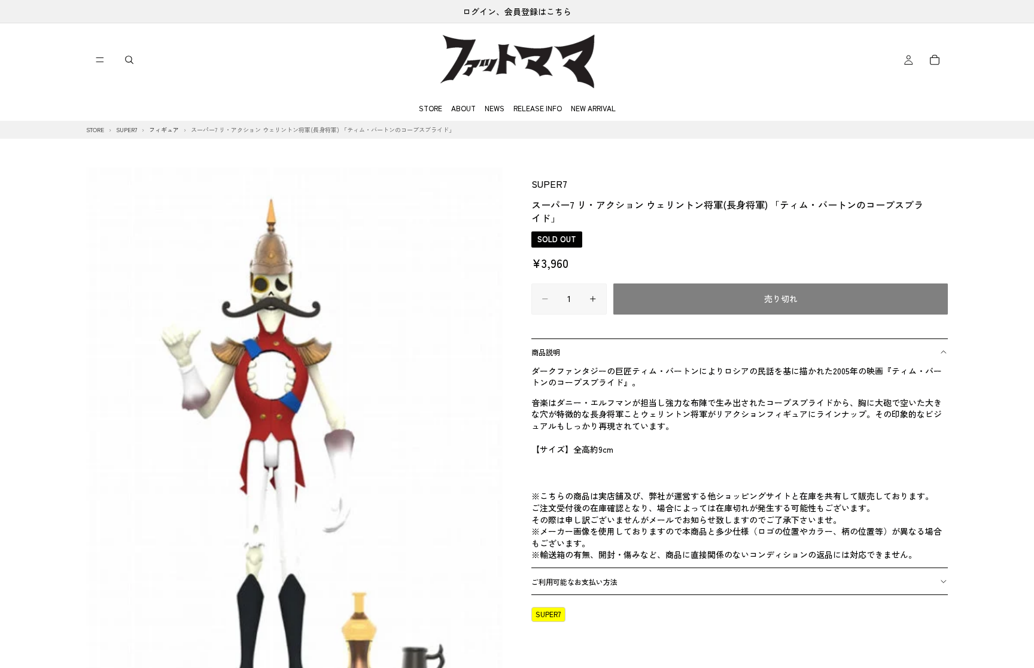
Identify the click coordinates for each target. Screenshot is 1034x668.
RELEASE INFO (537, 108)
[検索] (129, 60)
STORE (430, 108)
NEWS (494, 108)
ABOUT (463, 108)
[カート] (935, 60)
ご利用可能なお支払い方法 (574, 582)
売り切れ (781, 298)
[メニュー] (100, 60)
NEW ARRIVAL (593, 108)
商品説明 (545, 352)
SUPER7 (549, 183)
